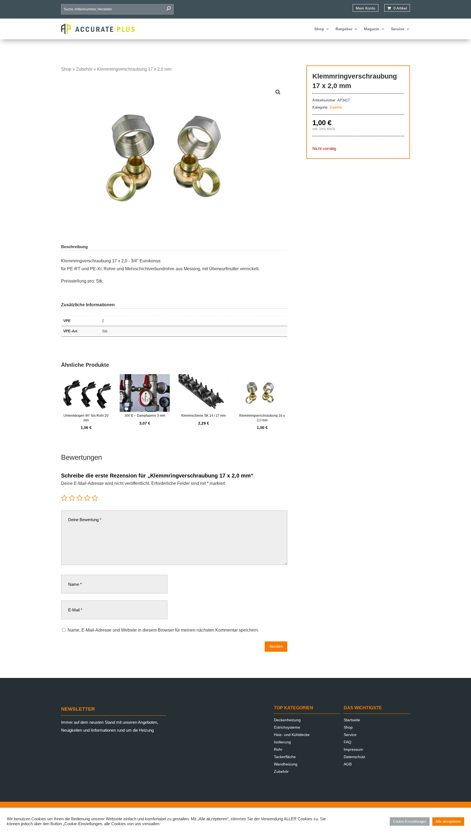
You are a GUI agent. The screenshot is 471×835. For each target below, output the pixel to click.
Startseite (352, 720)
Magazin (371, 29)
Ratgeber (344, 29)
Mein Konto (365, 8)
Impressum (353, 749)
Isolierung (282, 742)
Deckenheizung (287, 720)
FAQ (347, 742)
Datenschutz (354, 757)
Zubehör (84, 69)
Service (397, 29)
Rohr (278, 749)
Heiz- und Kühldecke (292, 734)
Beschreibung (74, 246)
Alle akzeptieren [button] (448, 821)
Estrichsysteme (287, 727)
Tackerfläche (285, 757)
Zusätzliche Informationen (88, 304)
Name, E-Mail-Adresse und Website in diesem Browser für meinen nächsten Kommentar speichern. (163, 630)
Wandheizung (285, 764)
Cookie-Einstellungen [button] (409, 821)
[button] (278, 92)
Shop (319, 29)
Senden (276, 646)
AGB (348, 764)
